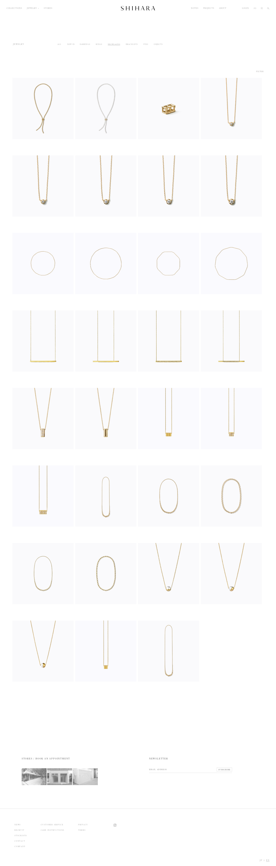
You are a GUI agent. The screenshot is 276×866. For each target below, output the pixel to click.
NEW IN (71, 44)
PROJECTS (208, 8)
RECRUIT (19, 830)
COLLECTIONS (14, 8)
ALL (59, 44)
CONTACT (19, 841)
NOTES (194, 8)
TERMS (82, 830)
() (255, 8)
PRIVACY (83, 825)
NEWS (17, 825)
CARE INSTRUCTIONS (52, 830)
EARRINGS (85, 44)
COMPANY (20, 846)
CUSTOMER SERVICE (52, 825)
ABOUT (222, 8)
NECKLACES (114, 44)
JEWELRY (32, 8)
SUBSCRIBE (224, 769)
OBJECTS (158, 44)
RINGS (99, 44)
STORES (48, 8)
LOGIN (245, 8)
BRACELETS (132, 44)
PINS (145, 44)
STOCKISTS (20, 835)
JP (261, 860)
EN (267, 860)
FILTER (260, 71)
